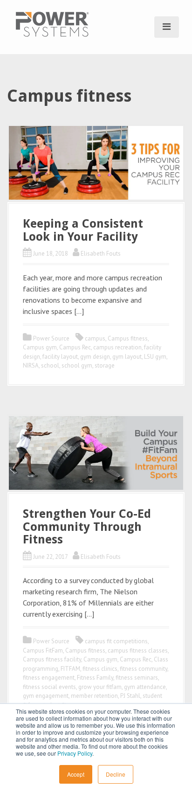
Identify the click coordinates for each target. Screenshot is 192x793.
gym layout (127, 357)
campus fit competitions (116, 641)
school (50, 365)
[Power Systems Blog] (52, 23)
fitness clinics (99, 669)
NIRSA (31, 365)
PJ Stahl (130, 696)
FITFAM (70, 669)
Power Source (51, 338)
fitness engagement (49, 678)
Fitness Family (95, 678)
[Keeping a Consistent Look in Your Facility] (96, 162)
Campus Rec (75, 347)
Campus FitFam (43, 650)
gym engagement (46, 696)
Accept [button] (75, 774)
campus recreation (117, 347)
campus (95, 338)
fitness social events (49, 687)
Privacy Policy (74, 753)
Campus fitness (128, 338)
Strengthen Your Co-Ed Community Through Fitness (87, 526)
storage (105, 365)
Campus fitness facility (52, 659)
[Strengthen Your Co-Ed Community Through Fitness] (96, 452)
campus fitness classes (138, 650)
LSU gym (155, 357)
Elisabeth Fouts (101, 253)
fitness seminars (137, 678)
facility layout (60, 357)
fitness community (143, 669)
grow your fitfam (100, 687)
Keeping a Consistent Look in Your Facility (83, 230)
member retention (94, 696)
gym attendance (145, 687)
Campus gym (40, 347)
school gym (77, 365)
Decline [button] (115, 774)
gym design (95, 357)
